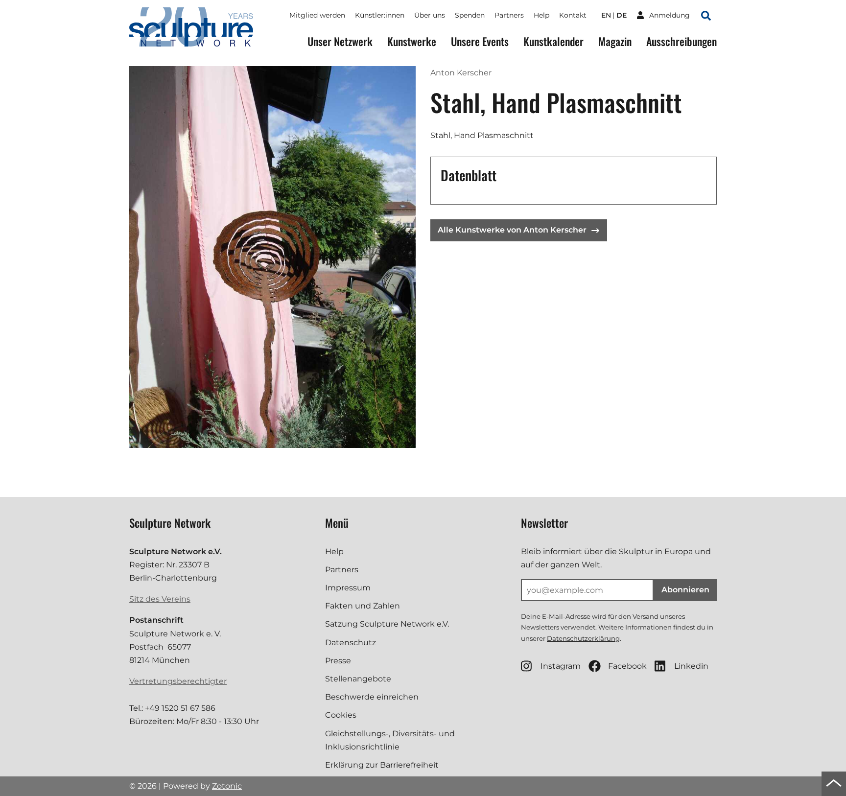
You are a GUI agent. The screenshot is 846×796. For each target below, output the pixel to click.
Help (541, 15)
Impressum (348, 587)
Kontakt (573, 15)
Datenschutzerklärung (583, 638)
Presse (338, 660)
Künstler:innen (379, 15)
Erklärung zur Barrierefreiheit (382, 765)
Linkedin (691, 666)
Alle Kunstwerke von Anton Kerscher (512, 229)
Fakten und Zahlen (362, 605)
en (606, 15)
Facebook (627, 666)
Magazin (615, 41)
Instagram (560, 666)
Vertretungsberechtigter (178, 681)
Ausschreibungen (681, 41)
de (621, 15)
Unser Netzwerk (340, 41)
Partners (509, 15)
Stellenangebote (358, 678)
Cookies (340, 715)
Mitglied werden (317, 15)
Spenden (470, 15)
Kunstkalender (553, 41)
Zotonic (227, 786)
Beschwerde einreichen (372, 697)
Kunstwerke (411, 41)
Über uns (429, 15)
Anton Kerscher (461, 72)
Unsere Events (480, 41)
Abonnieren (685, 589)
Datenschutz (350, 642)
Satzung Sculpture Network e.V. (387, 624)
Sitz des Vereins (159, 599)
